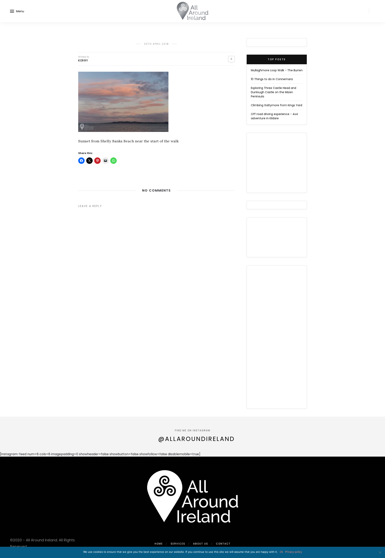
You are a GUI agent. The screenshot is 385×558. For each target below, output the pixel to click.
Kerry (83, 60)
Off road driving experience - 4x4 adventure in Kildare (274, 116)
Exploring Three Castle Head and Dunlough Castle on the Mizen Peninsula (273, 92)
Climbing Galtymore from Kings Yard (276, 105)
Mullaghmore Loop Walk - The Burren (277, 70)
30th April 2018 (156, 44)
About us (200, 543)
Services (178, 543)
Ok (281, 551)
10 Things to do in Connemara (272, 79)
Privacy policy (293, 551)
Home (159, 543)
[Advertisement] (277, 339)
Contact (223, 543)
